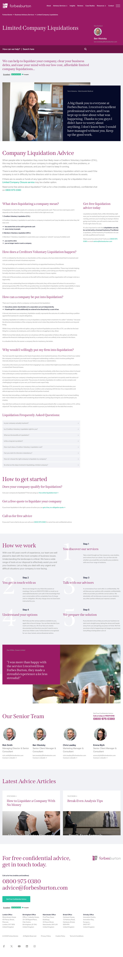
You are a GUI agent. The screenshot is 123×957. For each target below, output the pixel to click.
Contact (111, 6)
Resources (100, 6)
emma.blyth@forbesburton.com (104, 755)
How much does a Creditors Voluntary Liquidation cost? (23, 447)
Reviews (80, 6)
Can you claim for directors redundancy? (18, 453)
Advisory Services (59, 6)
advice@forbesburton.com (102, 241)
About (49, 6)
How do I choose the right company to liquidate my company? (25, 459)
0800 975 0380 (13, 190)
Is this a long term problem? (13, 441)
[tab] (41, 423)
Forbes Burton (13, 936)
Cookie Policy (60, 936)
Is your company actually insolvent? (16, 423)
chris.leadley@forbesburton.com (74, 755)
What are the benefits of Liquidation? (16, 435)
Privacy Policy (46, 936)
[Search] (85, 49)
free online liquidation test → (48, 493)
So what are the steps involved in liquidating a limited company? (26, 465)
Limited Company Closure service (18, 182)
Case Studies (90, 6)
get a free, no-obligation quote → (54, 507)
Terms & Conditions (76, 936)
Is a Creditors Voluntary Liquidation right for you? (21, 429)
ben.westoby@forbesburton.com (44, 755)
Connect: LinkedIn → (9, 758)
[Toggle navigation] (118, 6)
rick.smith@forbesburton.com (12, 755)
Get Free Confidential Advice (16, 899)
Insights (72, 6)
